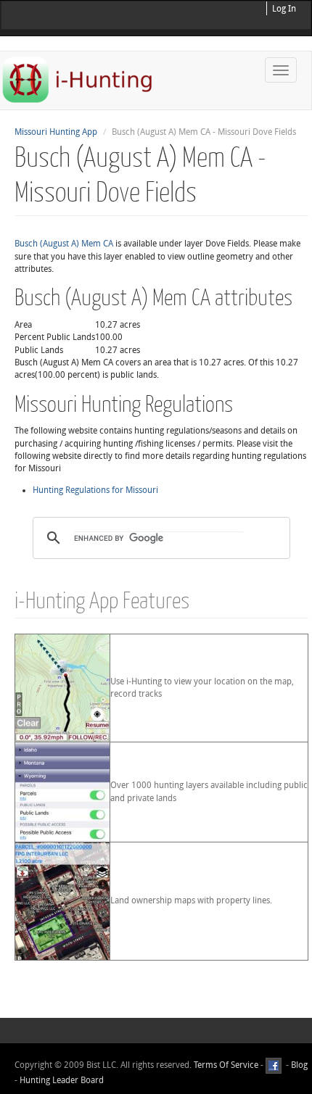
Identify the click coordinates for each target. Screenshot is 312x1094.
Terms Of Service (226, 1065)
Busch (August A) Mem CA (64, 244)
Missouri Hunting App (56, 132)
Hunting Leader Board (60, 1080)
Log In (284, 9)
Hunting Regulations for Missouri (95, 490)
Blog (299, 1065)
